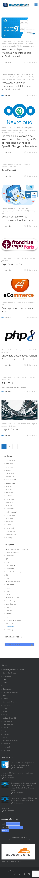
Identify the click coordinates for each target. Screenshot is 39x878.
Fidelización (10, 585)
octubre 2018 (10, 515)
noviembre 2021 (11, 480)
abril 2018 (9, 525)
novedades (12, 46)
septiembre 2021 (11, 486)
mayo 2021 (9, 493)
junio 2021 (9, 489)
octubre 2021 (10, 483)
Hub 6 (23, 74)
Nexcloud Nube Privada (25, 43)
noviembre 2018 (11, 512)
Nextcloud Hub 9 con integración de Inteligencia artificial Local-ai (16, 53)
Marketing (19, 164)
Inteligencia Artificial (12, 597)
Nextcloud (5, 46)
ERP (30, 208)
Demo (18, 41)
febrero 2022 (10, 476)
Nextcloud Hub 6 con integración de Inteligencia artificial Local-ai (16, 86)
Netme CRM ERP (7, 41)
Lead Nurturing (11, 604)
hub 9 (22, 41)
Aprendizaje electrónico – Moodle (17, 549)
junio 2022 (9, 467)
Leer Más (8, 62)
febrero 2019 (10, 509)
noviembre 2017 (11, 534)
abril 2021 (9, 496)
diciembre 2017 (11, 531)
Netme (15, 43)
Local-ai (9, 43)
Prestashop (9, 630)
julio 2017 (9, 538)
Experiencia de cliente (13, 581)
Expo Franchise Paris (13, 264)
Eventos (18, 258)
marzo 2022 (10, 473)
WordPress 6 (9, 170)
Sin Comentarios (32, 62)
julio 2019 (9, 505)
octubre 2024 (10, 460)
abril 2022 (9, 470)
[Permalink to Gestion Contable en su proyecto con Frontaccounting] (20, 195)
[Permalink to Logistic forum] (20, 410)
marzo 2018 (10, 528)
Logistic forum (10, 429)
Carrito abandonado (12, 552)
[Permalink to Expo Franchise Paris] (20, 245)
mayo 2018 (9, 521)
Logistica (4, 211)
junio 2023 (9, 464)
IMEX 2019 (7, 383)
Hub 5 (23, 128)
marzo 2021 (10, 499)
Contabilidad (20, 208)
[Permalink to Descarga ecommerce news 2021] (20, 289)
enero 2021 (9, 502)
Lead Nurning (10, 601)
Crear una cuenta (19, 837)
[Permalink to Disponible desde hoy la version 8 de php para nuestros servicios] (20, 336)
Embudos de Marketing (13, 572)
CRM (26, 208)
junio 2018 (9, 518)
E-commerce (20, 424)
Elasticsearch (10, 568)
